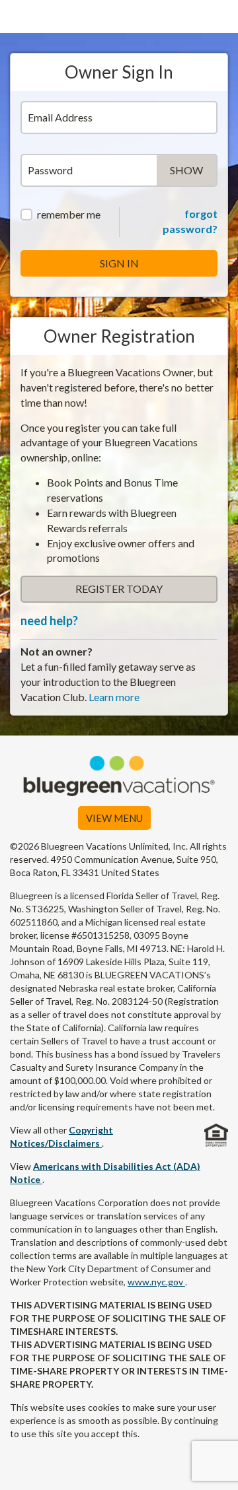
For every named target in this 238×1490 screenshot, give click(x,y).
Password (50, 170)
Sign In (119, 263)
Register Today (119, 588)
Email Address (60, 117)
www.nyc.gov (156, 1281)
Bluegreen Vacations (119, 16)
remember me (68, 214)
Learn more (114, 697)
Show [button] (193, 174)
